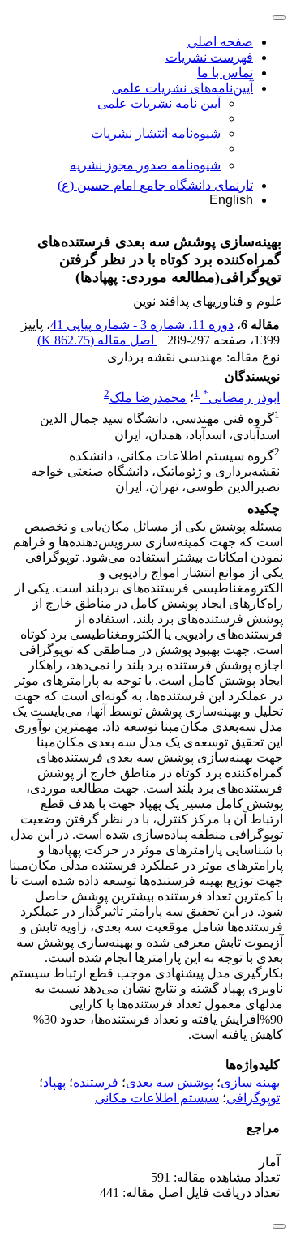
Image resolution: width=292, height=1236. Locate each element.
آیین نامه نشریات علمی (159, 103)
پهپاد (54, 1082)
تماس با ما (225, 72)
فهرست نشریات (209, 57)
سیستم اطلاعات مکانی (157, 1098)
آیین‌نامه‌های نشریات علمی (182, 88)
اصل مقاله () (97, 340)
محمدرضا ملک (148, 397)
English (231, 200)
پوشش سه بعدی (169, 1082)
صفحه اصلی (220, 42)
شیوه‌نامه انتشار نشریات (156, 133)
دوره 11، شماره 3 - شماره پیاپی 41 (142, 324)
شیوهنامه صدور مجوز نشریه (145, 165)
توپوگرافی (253, 1098)
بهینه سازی (250, 1082)
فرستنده (95, 1082)
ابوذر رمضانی (241, 397)
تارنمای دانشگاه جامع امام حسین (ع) (155, 185)
